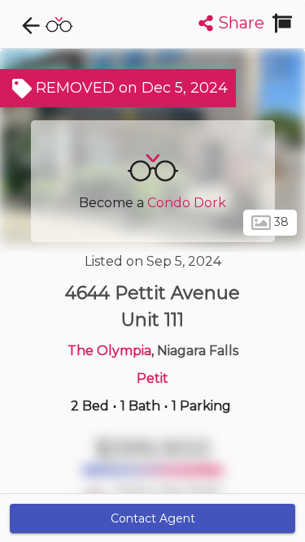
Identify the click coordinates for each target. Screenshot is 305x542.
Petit (152, 378)
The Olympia (109, 350)
